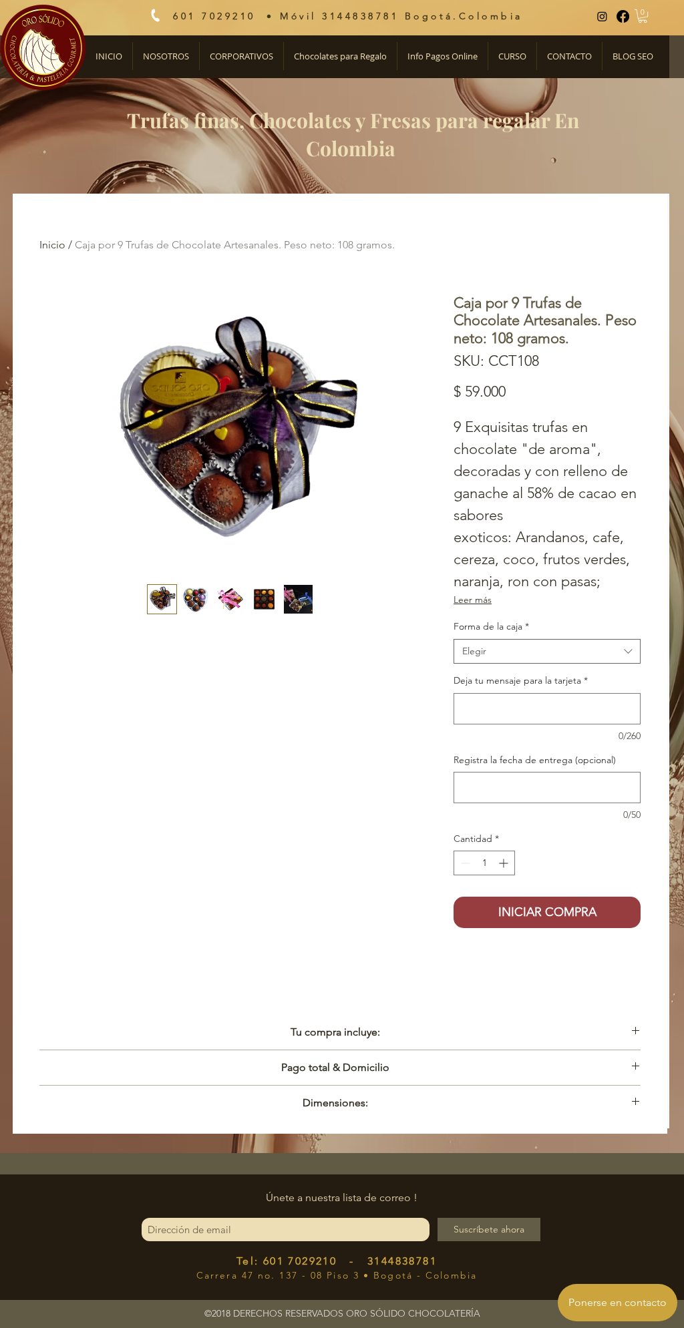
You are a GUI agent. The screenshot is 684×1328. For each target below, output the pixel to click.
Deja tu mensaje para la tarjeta (521, 680)
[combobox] (547, 651)
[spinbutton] (484, 863)
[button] (643, 16)
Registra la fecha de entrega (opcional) (535, 760)
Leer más (473, 600)
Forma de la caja (491, 626)
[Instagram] (602, 16)
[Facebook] (623, 16)
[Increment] (504, 863)
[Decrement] (464, 863)
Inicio (52, 244)
